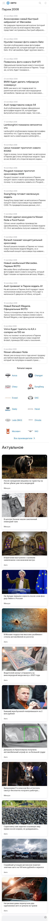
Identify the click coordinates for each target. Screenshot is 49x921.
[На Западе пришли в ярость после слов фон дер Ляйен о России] (24, 588)
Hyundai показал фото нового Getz (24, 42)
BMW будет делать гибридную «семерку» (21, 83)
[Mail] (8, 3)
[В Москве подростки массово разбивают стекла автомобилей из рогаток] (24, 626)
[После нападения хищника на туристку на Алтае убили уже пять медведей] (24, 473)
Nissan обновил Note (16, 352)
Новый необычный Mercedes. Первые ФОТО (20, 265)
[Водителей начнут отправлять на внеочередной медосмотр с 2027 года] (24, 665)
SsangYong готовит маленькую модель (21, 195)
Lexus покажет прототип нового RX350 (22, 149)
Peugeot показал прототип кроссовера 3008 (19, 172)
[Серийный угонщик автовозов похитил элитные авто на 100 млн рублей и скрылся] (24, 857)
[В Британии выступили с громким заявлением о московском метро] (24, 549)
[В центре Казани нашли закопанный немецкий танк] (24, 511)
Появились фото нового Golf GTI (22, 62)
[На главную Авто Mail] (13, 3)
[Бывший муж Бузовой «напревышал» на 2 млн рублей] (24, 703)
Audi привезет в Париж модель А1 (23, 286)
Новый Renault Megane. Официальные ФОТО (17, 308)
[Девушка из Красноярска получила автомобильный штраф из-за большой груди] (24, 742)
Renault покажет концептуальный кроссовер (23, 242)
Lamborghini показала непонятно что (23, 126)
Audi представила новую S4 (20, 105)
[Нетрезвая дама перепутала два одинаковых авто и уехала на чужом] (24, 895)
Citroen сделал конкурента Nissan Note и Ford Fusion (23, 218)
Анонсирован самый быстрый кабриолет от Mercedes (21, 20)
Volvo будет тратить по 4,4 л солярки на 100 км (20, 331)
